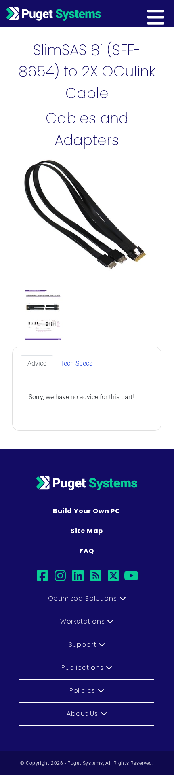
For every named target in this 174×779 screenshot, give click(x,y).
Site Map (87, 531)
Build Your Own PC (87, 511)
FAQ (87, 551)
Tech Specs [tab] (76, 363)
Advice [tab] (36, 363)
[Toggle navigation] (168, 13)
